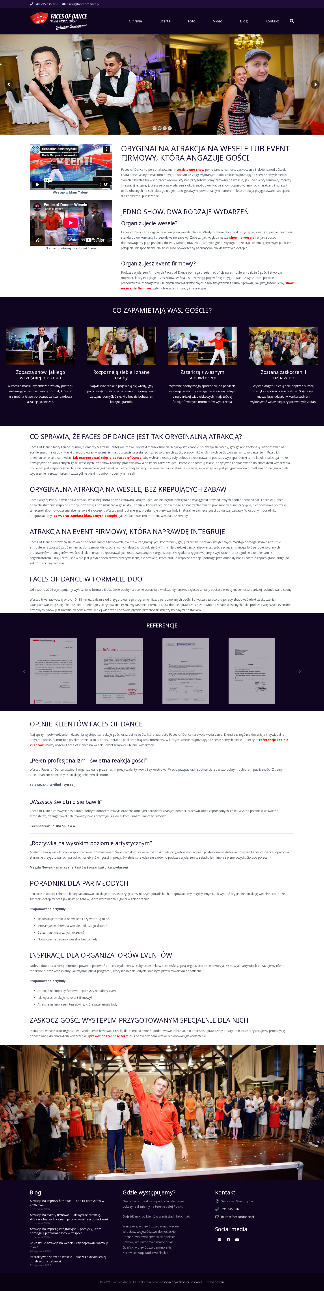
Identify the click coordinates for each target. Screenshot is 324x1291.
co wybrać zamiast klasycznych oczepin (85, 516)
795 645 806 (230, 1209)
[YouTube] (237, 1239)
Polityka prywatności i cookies (181, 1282)
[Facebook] (228, 1239)
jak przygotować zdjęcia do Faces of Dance (107, 457)
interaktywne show (188, 169)
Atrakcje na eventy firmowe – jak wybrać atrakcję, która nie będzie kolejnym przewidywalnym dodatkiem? (69, 1217)
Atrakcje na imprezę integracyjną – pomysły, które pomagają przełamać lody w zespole (65, 1231)
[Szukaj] (291, 21)
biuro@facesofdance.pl (237, 1217)
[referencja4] (63, 671)
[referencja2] (195, 671)
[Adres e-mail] (219, 1239)
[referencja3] (129, 671)
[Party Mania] (261, 671)
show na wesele (242, 237)
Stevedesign (215, 1282)
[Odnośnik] (59, 21)
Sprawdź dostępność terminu (110, 1036)
